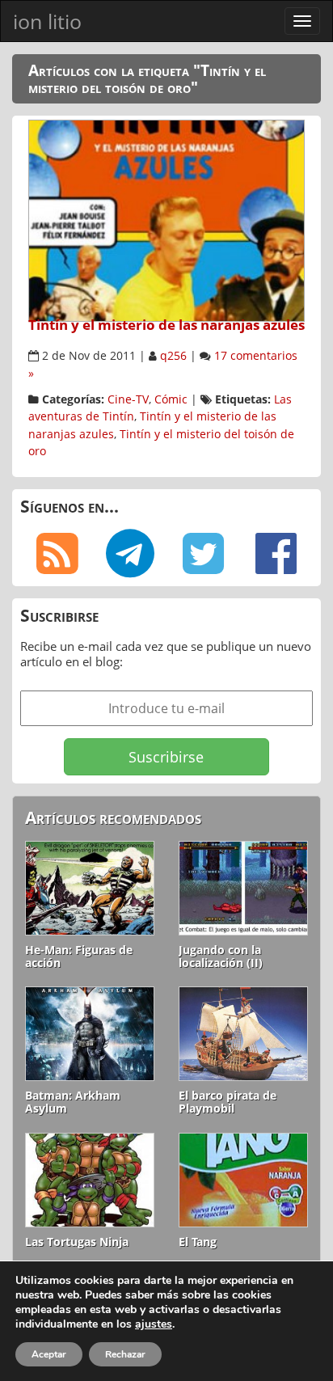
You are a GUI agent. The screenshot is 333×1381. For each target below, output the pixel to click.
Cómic (171, 399)
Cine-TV (128, 399)
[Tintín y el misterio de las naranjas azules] (166, 219)
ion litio (47, 21)
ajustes (153, 1324)
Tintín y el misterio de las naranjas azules (166, 324)
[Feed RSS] (57, 554)
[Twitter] (203, 554)
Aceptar (49, 1354)
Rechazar (125, 1354)
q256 (173, 355)
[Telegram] (130, 554)
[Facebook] (277, 554)
